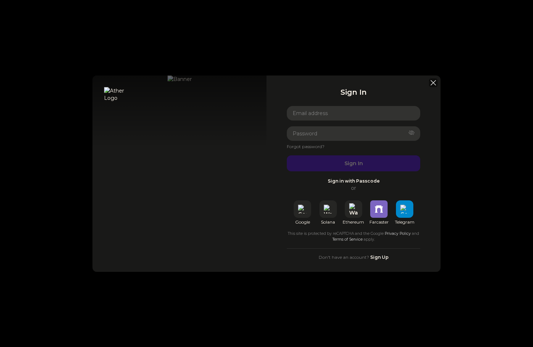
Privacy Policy (398, 233)
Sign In (353, 163)
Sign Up (379, 257)
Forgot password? (306, 146)
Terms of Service (347, 239)
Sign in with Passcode (354, 181)
